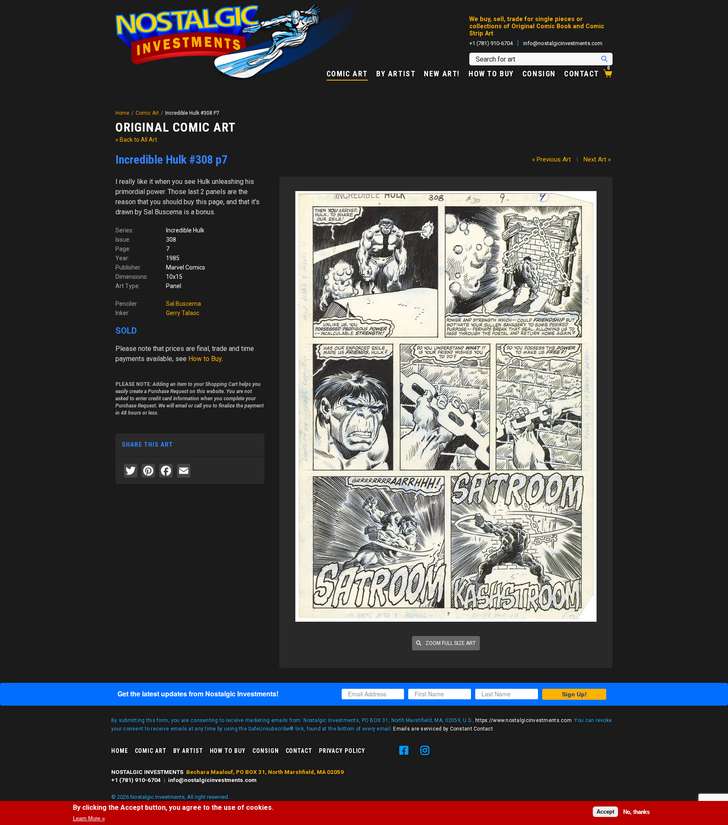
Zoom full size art (450, 643)
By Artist (395, 74)
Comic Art (347, 74)
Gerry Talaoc (182, 313)
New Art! (442, 74)
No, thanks (636, 812)
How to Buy (491, 74)
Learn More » (89, 818)
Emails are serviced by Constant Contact (443, 729)
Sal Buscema (183, 303)
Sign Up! (574, 694)
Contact (581, 74)
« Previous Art (551, 159)
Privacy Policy (342, 750)
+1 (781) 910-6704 (491, 43)
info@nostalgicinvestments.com (562, 43)
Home (122, 113)
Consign (539, 74)
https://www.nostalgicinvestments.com (523, 720)
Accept (605, 812)
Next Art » (597, 159)
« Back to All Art (136, 139)
